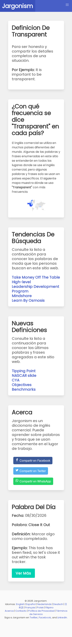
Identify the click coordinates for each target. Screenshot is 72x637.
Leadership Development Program (35, 289)
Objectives (22, 384)
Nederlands (44, 604)
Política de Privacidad (41, 611)
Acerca (9, 611)
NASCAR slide (24, 375)
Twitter (34, 617)
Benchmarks (24, 389)
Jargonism (17, 6)
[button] (67, 5)
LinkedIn (62, 617)
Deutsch (58, 604)
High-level (21, 281)
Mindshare (22, 295)
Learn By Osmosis (28, 300)
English (20, 604)
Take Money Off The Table (36, 277)
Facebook (45, 617)
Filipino (49, 607)
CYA (15, 380)
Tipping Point (24, 370)
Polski (40, 607)
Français (30, 607)
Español (31, 604)
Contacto (21, 611)
